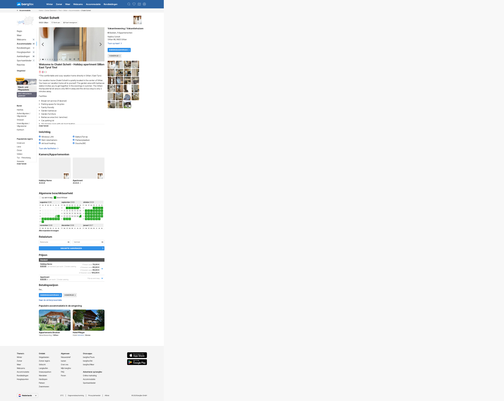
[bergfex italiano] (45, 72)
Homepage (69, 295)
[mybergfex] (144, 4)
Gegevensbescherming (76, 395)
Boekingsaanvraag (49, 295)
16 (69, 213)
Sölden (19, 154)
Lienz (19, 146)
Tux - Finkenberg (24, 157)
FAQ (62, 372)
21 (64, 216)
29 (56, 219)
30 (58, 219)
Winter (49, 4)
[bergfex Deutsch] (40, 72)
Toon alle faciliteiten (47, 148)
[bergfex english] (43, 72)
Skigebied (21, 71)
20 (80, 213)
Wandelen (43, 375)
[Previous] (43, 44)
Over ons (64, 364)
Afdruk (107, 395)
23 (58, 216)
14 (64, 213)
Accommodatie (93, 4)
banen (63, 361)
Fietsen (42, 383)
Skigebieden (44, 357)
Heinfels (20, 110)
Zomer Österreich (51, 10)
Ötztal (19, 150)
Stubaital (20, 161)
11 (74, 211)
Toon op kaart (114, 43)
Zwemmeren (44, 386)
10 (72, 211)
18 (75, 213)
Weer (67, 4)
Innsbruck (21, 143)
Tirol (59, 10)
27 (50, 219)
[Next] (100, 44)
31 (42, 222)
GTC (62, 395)
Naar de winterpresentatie (50, 300)
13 (80, 211)
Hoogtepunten (22, 379)
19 (77, 213)
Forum (63, 375)
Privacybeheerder (94, 395)
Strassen (20, 120)
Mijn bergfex (66, 368)
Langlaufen (43, 368)
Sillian (65, 10)
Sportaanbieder (89, 383)
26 (48, 219)
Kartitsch (20, 130)
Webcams (78, 4)
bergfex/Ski (88, 361)
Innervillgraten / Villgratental (23, 124)
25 (45, 219)
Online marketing (90, 375)
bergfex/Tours (88, 357)
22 (67, 216)
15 (67, 213)
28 (53, 219)
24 (43, 219)
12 (77, 211)
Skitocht (42, 364)
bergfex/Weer (88, 364)
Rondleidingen (110, 4)
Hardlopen (43, 379)
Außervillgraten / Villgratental (23, 114)
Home (41, 10)
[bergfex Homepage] (25, 4)
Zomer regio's (44, 361)
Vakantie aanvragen (71, 248)
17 (72, 213)
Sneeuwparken (45, 372)
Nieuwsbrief (66, 357)
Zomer (59, 4)
